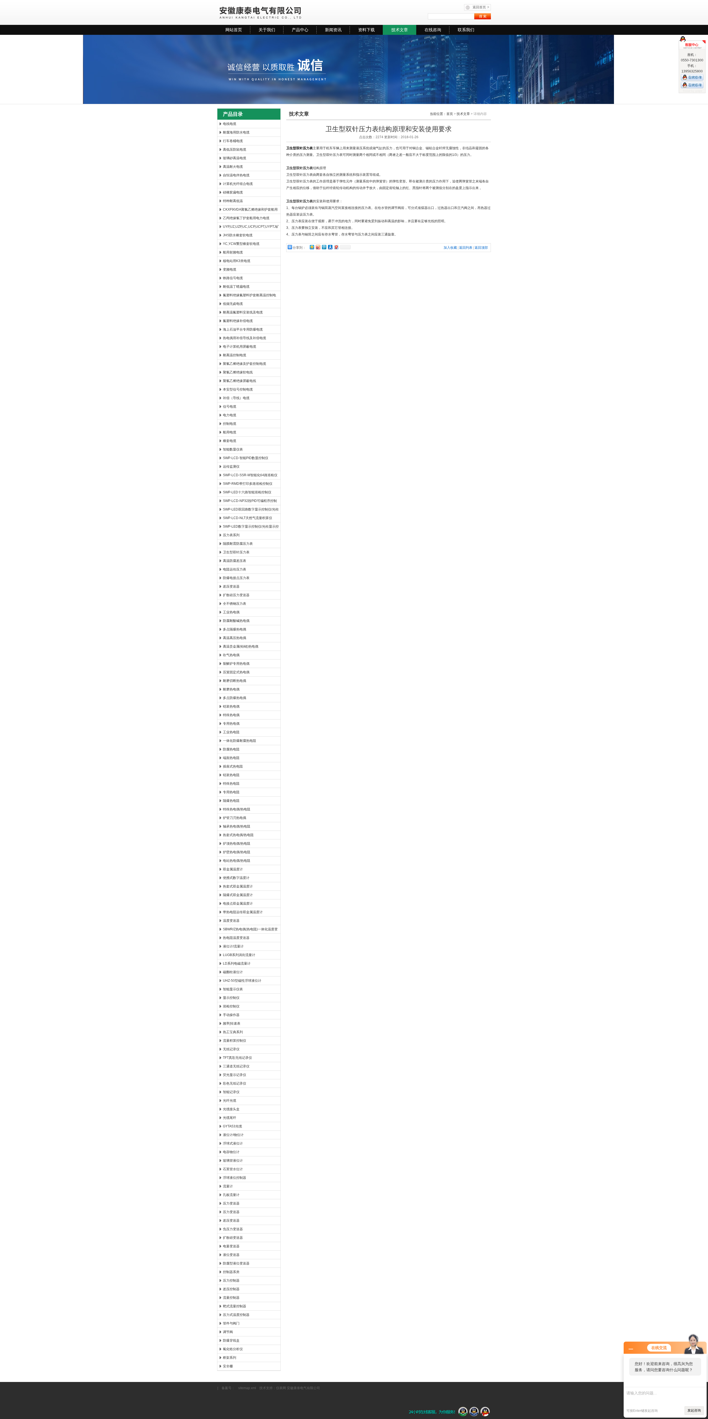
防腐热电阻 (231, 749)
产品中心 (300, 29)
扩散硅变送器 (233, 1238)
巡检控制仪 (231, 1006)
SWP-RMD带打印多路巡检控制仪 (247, 484)
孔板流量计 (231, 1195)
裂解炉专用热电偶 (236, 664)
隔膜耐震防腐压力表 (238, 544)
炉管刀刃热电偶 (234, 818)
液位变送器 (231, 1255)
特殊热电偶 (231, 715)
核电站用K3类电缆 (236, 261)
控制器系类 (231, 1272)
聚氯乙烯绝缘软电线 (238, 372)
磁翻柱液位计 (233, 972)
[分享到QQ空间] (312, 247)
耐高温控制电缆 (234, 355)
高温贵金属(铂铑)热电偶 (240, 646)
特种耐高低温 (233, 201)
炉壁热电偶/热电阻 (236, 852)
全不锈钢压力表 (234, 604)
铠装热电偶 (231, 706)
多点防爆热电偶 (234, 698)
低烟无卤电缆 (233, 304)
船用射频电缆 (233, 252)
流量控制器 (231, 1298)
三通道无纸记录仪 (236, 1066)
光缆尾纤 (229, 1118)
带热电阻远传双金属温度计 (243, 912)
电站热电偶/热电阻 (236, 861)
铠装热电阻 (231, 775)
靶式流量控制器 (234, 1306)
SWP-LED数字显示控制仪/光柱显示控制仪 (251, 528)
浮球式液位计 (233, 1143)
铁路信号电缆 (233, 278)
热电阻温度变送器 (236, 938)
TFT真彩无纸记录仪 (237, 1058)
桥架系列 (229, 1358)
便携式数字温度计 (236, 878)
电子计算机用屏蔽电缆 (239, 347)
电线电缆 (229, 124)
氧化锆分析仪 (233, 1349)
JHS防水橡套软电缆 (238, 235)
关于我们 (267, 29)
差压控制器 (231, 1289)
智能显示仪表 (233, 989)
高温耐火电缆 (233, 167)
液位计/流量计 (233, 946)
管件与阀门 (231, 1323)
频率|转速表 (231, 1023)
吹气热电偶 (231, 655)
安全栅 (228, 1366)
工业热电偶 (231, 612)
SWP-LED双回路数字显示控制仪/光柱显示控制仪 (251, 510)
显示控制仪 (231, 998)
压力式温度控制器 (236, 1315)
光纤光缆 (229, 1101)
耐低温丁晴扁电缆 (236, 287)
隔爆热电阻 (231, 801)
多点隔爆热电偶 (234, 629)
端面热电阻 (231, 758)
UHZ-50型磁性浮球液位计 (242, 981)
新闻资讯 (333, 29)
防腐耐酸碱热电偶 (236, 621)
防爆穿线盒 (231, 1340)
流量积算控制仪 (234, 1041)
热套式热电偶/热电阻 (238, 835)
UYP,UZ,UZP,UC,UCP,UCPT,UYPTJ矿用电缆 (251, 228)
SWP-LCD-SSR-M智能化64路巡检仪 (250, 475)
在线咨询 (433, 29)
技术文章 (399, 29)
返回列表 (465, 248)
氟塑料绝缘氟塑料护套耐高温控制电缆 (249, 296)
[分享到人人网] (330, 247)
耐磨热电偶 (231, 689)
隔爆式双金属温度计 (238, 895)
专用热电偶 (231, 724)
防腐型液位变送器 (236, 1263)
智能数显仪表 (233, 449)
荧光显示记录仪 (234, 1075)
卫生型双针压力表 (236, 552)
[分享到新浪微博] (318, 247)
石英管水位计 (233, 1169)
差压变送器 (231, 586)
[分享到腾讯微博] (324, 247)
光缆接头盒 (231, 1109)
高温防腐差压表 (234, 561)
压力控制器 (231, 1280)
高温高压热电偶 (234, 638)
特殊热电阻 (231, 784)
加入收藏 (450, 248)
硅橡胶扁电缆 (233, 192)
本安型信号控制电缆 (238, 389)
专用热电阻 (231, 792)
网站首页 (233, 29)
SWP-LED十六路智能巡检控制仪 (247, 492)
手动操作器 (231, 1015)
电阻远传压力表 (234, 569)
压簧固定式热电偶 (236, 672)
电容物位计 (231, 1152)
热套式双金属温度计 (238, 886)
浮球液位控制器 (234, 1178)
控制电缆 (229, 424)
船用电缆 (229, 432)
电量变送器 (231, 1246)
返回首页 (481, 7)
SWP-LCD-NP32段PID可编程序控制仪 (250, 502)
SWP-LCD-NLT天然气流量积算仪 (247, 518)
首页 (449, 114)
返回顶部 (481, 248)
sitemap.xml (247, 1388)
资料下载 (366, 29)
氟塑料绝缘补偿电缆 (238, 321)
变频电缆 (229, 269)
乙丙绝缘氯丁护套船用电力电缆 (246, 218)
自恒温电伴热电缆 (236, 175)
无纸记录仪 (231, 1049)
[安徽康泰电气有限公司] (285, 12)
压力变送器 (231, 1203)
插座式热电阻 (233, 766)
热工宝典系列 (233, 1032)
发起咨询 (694, 1410)
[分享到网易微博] (336, 247)
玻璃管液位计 (233, 1161)
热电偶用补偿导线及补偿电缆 (244, 338)
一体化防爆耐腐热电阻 (239, 741)
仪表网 (281, 1388)
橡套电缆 (229, 441)
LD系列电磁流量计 (237, 963)
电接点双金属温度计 (238, 903)
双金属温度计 (233, 869)
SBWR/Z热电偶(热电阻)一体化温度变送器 (250, 930)
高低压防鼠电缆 (234, 149)
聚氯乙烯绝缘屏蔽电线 (239, 381)
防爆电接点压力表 (236, 578)
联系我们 (466, 29)
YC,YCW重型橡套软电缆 (241, 244)
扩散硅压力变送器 (236, 595)
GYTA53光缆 (232, 1126)
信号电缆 (229, 407)
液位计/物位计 (233, 1135)
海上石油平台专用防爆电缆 (243, 329)
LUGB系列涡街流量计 (239, 955)
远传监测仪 (231, 466)
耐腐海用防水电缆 (236, 132)
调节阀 (228, 1332)
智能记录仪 (231, 1092)
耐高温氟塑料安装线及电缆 (243, 312)
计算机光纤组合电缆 (238, 184)
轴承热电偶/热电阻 (236, 826)
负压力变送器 (233, 1229)
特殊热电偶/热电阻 (236, 809)
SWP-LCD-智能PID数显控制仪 (245, 458)
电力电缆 (229, 415)
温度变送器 (231, 921)
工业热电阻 (231, 732)
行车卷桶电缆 (233, 141)
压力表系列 (231, 535)
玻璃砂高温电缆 (234, 158)
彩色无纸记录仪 (234, 1083)
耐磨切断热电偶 (234, 681)
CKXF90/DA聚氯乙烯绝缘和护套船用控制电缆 (250, 211)
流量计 (228, 1186)
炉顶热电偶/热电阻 (236, 843)
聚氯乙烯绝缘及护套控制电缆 (244, 364)
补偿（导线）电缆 (236, 398)
